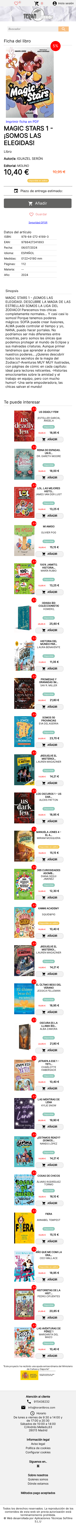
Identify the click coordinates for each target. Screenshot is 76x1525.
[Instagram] (38, 1466)
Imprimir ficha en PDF (22, 122)
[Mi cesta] (36, 3)
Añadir (40, 203)
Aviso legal (38, 1443)
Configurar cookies (38, 1452)
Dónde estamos (38, 1483)
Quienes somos (38, 1479)
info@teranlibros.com (41, 1407)
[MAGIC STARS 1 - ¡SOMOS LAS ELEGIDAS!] (30, 82)
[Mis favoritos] (16, 3)
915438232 (41, 1401)
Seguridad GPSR (38, 222)
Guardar (40, 214)
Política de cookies (38, 1448)
